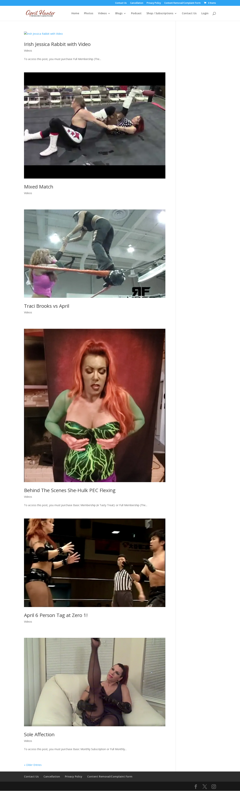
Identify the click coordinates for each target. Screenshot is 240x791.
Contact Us (121, 3)
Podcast (136, 13)
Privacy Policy (154, 3)
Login (204, 13)
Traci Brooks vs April (46, 305)
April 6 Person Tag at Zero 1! (56, 615)
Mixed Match (38, 186)
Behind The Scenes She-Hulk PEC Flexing (70, 490)
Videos (102, 13)
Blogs (118, 13)
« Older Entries (33, 765)
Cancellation (136, 3)
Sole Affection (39, 734)
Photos (88, 13)
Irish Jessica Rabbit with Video (57, 44)
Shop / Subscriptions (159, 13)
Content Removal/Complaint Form (182, 3)
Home (75, 13)
